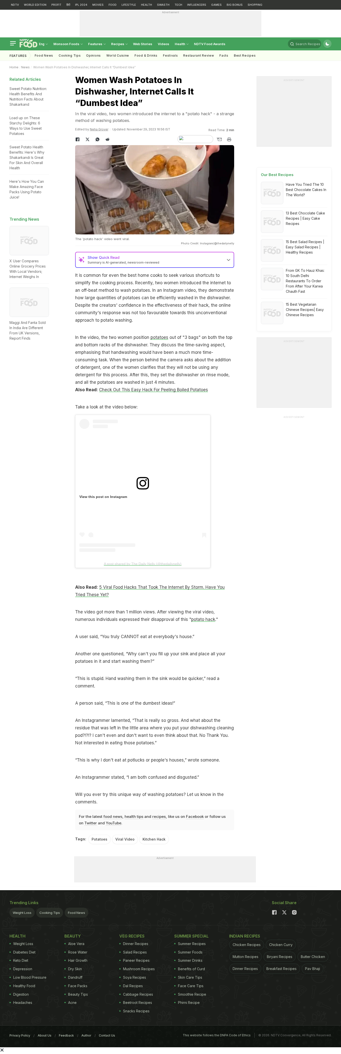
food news (112, 816)
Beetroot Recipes (137, 1002)
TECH (178, 4)
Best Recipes (245, 55)
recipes (159, 816)
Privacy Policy (19, 1035)
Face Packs (77, 986)
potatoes (159, 337)
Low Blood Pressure (29, 977)
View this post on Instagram (103, 497)
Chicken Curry (281, 945)
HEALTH (146, 4)
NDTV (15, 4)
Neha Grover (99, 129)
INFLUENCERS (196, 4)
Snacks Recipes (136, 1011)
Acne (72, 1002)
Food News (44, 55)
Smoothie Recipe (192, 994)
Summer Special (191, 936)
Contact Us (107, 1035)
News (25, 67)
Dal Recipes (133, 986)
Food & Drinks (146, 55)
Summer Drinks (190, 960)
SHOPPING (255, 4)
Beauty (72, 936)
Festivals (170, 55)
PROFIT (56, 4)
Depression (22, 969)
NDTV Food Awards (209, 44)
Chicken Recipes (247, 945)
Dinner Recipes (135, 944)
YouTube (113, 823)
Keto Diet (20, 960)
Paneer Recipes (136, 960)
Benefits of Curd (191, 969)
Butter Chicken (313, 957)
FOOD (113, 4)
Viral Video (125, 839)
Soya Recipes (134, 977)
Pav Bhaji (312, 968)
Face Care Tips (190, 986)
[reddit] (108, 139)
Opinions (93, 55)
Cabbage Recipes (138, 994)
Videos (163, 44)
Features (95, 44)
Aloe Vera (76, 944)
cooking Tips (70, 55)
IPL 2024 (81, 4)
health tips (134, 816)
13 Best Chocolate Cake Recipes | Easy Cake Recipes (305, 218)
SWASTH (163, 4)
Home (13, 67)
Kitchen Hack (154, 839)
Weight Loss (22, 913)
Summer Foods (190, 952)
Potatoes (99, 839)
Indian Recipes (244, 936)
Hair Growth (77, 960)
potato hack (203, 619)
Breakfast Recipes (281, 968)
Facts (223, 55)
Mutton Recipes (245, 957)
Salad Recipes (135, 952)
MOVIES (98, 4)
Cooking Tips (49, 913)
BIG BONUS (235, 4)
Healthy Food (24, 986)
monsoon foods (66, 44)
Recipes (118, 44)
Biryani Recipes (279, 957)
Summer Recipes (192, 944)
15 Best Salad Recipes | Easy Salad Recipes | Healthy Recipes (305, 247)
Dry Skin (75, 969)
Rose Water (77, 952)
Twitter (90, 823)
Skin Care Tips (190, 977)
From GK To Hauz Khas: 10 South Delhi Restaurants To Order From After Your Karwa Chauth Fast (305, 280)
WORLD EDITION (35, 4)
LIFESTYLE (129, 4)
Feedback (66, 1035)
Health (180, 44)
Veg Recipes (132, 936)
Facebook (195, 816)
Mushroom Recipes (139, 969)
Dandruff (75, 977)
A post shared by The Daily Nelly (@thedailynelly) (142, 564)
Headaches (22, 1002)
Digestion (21, 994)
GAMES (216, 4)
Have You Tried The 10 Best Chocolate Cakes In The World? (306, 189)
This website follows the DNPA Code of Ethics (217, 1035)
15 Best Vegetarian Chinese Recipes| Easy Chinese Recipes (305, 309)
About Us (44, 1035)
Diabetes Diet (24, 952)
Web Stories (142, 44)
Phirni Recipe (189, 1002)
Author (86, 1035)
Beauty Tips (78, 994)
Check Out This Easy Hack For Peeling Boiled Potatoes (153, 389)
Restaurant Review (198, 55)
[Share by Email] (219, 139)
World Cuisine (117, 55)
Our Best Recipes (277, 174)
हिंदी (68, 4)
